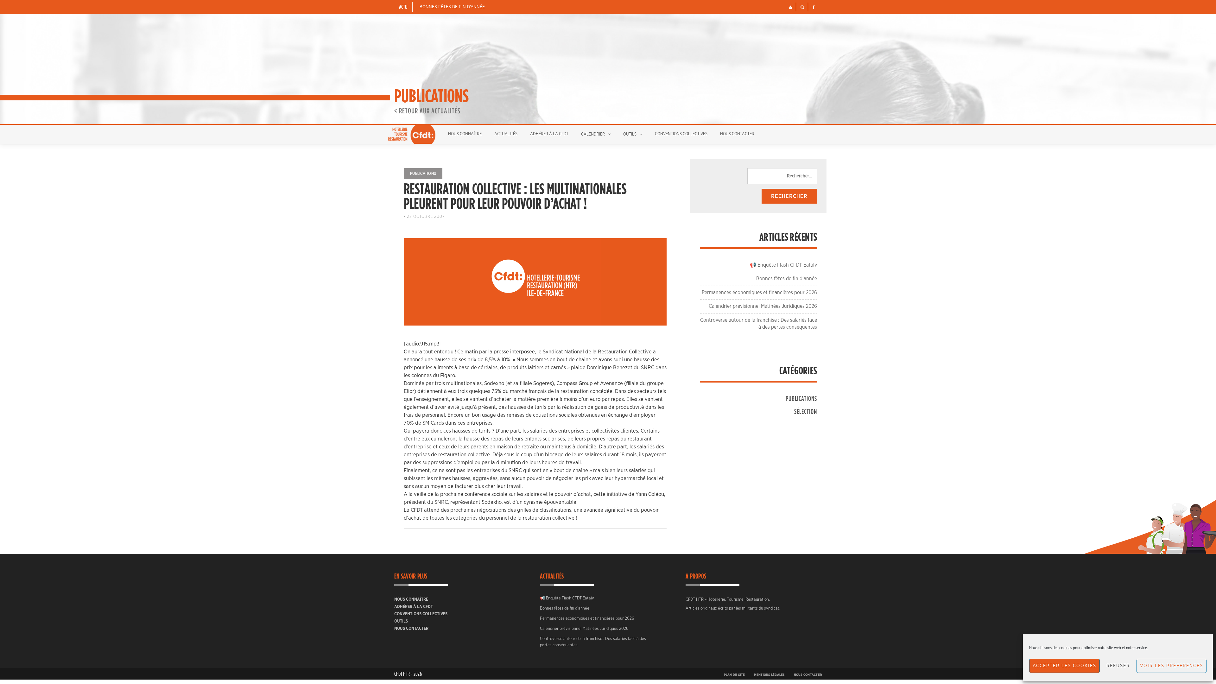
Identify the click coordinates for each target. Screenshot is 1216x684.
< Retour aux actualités (427, 110)
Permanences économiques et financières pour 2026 (759, 292)
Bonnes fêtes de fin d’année (452, 7)
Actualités (505, 134)
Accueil (411, 134)
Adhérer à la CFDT (549, 134)
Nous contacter (737, 134)
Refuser (1118, 665)
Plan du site (734, 674)
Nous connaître (465, 134)
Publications (423, 173)
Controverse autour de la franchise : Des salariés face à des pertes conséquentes (593, 642)
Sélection (805, 411)
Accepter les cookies (1064, 665)
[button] (790, 7)
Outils (629, 134)
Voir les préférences (1171, 665)
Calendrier (593, 134)
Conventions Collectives (681, 134)
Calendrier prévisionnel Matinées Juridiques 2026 (763, 306)
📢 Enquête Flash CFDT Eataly (783, 265)
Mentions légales (769, 674)
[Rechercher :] (782, 176)
